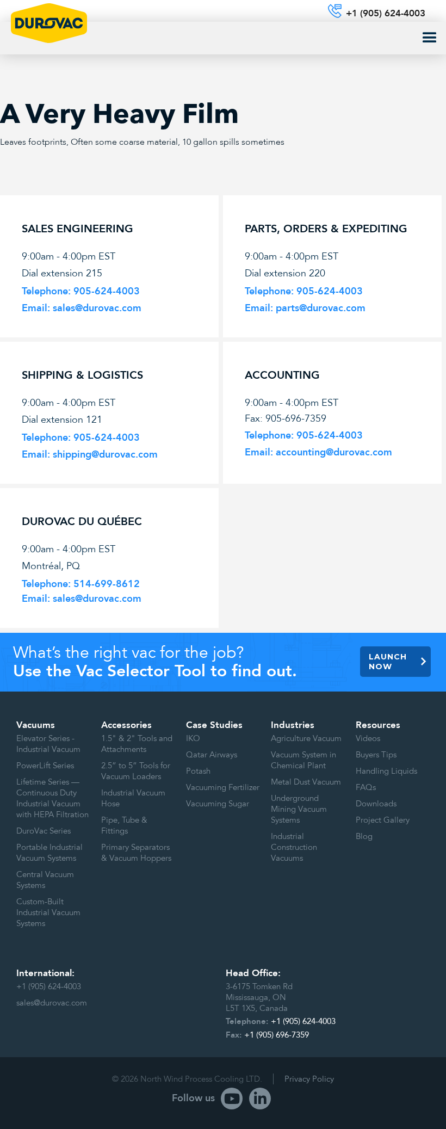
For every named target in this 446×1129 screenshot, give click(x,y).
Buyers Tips (376, 755)
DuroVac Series (43, 831)
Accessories (126, 725)
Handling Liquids (386, 771)
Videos (368, 738)
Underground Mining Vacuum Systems (299, 809)
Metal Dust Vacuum (306, 782)
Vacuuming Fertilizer (222, 787)
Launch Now (388, 661)
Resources (378, 725)
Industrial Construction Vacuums (294, 847)
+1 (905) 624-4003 (48, 986)
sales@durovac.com (51, 1003)
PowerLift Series (45, 765)
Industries (292, 725)
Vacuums (35, 725)
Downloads (376, 804)
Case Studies (214, 725)
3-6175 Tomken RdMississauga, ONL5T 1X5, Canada (259, 997)
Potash (198, 771)
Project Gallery (383, 820)
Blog (364, 836)
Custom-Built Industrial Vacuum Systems (48, 912)
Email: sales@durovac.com (81, 599)
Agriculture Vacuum (306, 738)
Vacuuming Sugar (217, 804)
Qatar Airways (211, 755)
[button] (429, 38)
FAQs (366, 787)
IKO (193, 738)
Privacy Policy (309, 1079)
